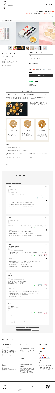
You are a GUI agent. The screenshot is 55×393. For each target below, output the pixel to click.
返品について (31, 84)
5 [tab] (29, 141)
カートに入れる (42, 75)
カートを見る (33, 386)
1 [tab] (25, 141)
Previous (6, 130)
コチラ (44, 69)
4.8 (24, 175)
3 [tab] (27, 141)
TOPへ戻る (27, 381)
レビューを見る (11, 56)
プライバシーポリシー (21, 390)
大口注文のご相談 (10, 5)
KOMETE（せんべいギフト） (9, 20)
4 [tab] (28, 141)
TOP (2, 20)
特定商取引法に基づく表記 (32, 85)
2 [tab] (26, 141)
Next (49, 130)
